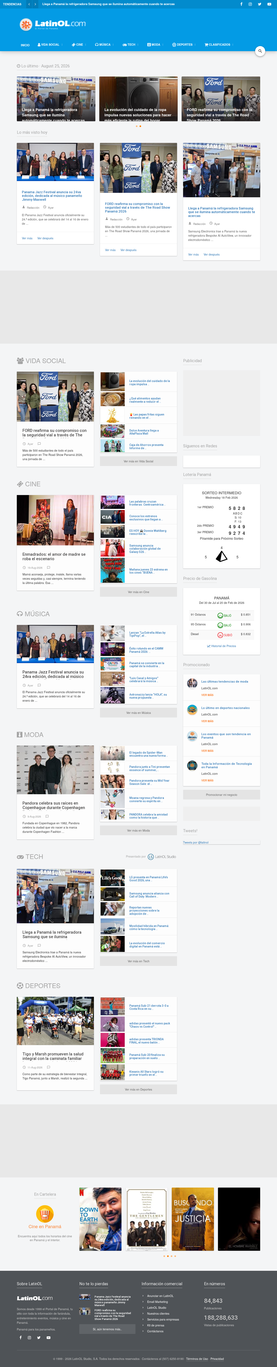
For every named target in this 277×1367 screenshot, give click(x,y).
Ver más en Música (138, 713)
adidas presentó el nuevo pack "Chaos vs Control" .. (149, 1025)
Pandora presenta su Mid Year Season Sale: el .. (149, 782)
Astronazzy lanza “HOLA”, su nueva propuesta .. (148, 696)
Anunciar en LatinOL (160, 1296)
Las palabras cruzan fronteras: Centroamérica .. (147, 503)
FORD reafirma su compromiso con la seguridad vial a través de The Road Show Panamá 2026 (137, 207)
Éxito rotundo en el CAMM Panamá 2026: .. (146, 650)
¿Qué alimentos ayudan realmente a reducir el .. (145, 400)
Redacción (30, 207)
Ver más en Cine (138, 592)
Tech (33, 856)
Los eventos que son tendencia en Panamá (226, 735)
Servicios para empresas (163, 1319)
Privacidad (217, 1359)
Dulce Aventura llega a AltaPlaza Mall (144, 432)
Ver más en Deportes (138, 1089)
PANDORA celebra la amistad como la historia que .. (148, 816)
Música (36, 613)
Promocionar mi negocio (221, 795)
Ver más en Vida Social (138, 461)
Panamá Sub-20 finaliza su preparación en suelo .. (147, 1056)
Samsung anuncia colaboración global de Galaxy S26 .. (145, 548)
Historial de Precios (223, 646)
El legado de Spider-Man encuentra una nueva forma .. (148, 754)
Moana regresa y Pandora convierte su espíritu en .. (146, 799)
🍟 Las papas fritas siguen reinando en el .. (146, 416)
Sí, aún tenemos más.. (107, 1329)
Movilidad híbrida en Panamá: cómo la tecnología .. (149, 927)
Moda (32, 734)
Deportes (41, 985)
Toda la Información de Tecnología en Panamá (226, 765)
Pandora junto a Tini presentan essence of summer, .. (149, 768)
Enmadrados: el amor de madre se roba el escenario (54, 556)
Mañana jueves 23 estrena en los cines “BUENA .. (148, 571)
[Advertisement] (186, 23)
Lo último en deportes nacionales (225, 708)
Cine (32, 483)
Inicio (25, 45)
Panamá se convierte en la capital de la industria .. (146, 664)
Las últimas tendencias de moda (224, 681)
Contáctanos (155, 1331)
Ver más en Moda (138, 830)
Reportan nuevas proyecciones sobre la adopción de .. (144, 910)
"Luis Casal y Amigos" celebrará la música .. (143, 679)
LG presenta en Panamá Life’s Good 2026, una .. (148, 879)
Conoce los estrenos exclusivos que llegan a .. (146, 518)
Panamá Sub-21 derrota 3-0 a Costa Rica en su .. (149, 1007)
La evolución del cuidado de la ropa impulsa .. (149, 382)
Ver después (45, 238)
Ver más (27, 238)
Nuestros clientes (158, 1313)
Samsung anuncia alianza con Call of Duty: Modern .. (149, 895)
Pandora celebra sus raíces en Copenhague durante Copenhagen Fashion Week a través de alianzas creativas (54, 806)
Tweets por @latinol (195, 842)
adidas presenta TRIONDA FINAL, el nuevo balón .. (146, 1041)
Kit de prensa (155, 1325)
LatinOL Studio (156, 1308)
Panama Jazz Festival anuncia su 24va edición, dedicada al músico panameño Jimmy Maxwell (52, 196)
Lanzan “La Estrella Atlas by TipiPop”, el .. (147, 634)
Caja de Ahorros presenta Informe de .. (146, 446)
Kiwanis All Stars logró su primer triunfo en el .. (146, 1073)
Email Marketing (157, 1302)
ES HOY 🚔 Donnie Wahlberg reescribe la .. (147, 532)
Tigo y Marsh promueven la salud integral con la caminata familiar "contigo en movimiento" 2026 (53, 1057)
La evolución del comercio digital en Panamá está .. (147, 945)
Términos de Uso (197, 1359)
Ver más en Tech (138, 961)
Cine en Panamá (45, 1226)
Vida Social (45, 360)
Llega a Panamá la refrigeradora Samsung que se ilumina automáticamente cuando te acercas (221, 212)
